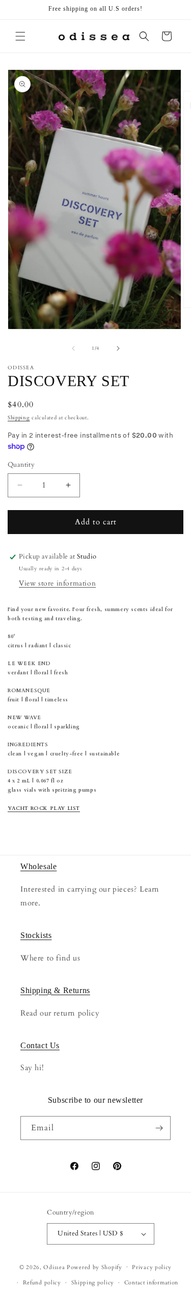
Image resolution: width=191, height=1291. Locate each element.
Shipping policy (93, 1282)
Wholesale (38, 866)
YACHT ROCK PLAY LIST (44, 808)
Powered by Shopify (94, 1267)
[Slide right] (118, 348)
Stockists (35, 935)
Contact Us (40, 1045)
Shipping (19, 417)
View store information (57, 583)
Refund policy (42, 1282)
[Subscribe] (159, 1128)
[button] (20, 36)
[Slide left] (73, 348)
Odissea (55, 1267)
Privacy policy (152, 1267)
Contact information (151, 1282)
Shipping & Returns (55, 990)
